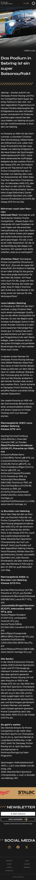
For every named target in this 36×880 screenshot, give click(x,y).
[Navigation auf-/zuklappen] (33, 3)
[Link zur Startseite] (7, 3)
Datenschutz (9, 870)
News (26, 860)
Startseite (9, 860)
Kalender (27, 864)
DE (24, 3)
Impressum (27, 867)
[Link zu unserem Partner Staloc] (17, 793)
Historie (9, 867)
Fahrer (9, 864)
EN (28, 3)
